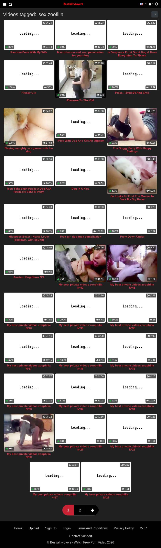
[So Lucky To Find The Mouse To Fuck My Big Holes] (132, 175)
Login (67, 528)
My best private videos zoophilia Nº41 (132, 286)
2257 (143, 528)
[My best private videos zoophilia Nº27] (55, 477)
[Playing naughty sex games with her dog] (29, 127)
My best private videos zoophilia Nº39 (80, 326)
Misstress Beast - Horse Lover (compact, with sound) (29, 238)
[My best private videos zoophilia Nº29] (80, 429)
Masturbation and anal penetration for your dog (80, 54)
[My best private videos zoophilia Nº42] (80, 263)
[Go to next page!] (92, 510)
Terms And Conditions (92, 528)
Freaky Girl (29, 92)
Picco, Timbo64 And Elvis (132, 92)
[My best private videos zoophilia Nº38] (132, 308)
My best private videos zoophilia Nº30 (29, 455)
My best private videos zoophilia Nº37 (29, 367)
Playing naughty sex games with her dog (29, 150)
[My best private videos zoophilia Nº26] (106, 477)
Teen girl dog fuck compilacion (80, 236)
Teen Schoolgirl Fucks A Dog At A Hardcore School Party (28, 190)
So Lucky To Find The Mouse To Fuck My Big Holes (132, 198)
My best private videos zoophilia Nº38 (132, 326)
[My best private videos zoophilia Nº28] (132, 429)
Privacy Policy (124, 528)
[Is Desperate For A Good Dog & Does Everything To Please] (132, 35)
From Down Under (132, 236)
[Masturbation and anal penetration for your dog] (80, 35)
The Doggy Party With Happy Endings (132, 150)
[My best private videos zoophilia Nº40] (29, 308)
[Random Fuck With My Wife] (29, 35)
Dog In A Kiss (80, 188)
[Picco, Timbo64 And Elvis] (132, 75)
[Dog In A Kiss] (80, 171)
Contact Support (80, 536)
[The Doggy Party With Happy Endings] (132, 127)
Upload (34, 528)
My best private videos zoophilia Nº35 (132, 367)
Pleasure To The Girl (80, 100)
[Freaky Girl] (29, 75)
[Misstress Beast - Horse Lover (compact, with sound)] (29, 219)
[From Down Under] (132, 219)
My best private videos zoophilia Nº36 (80, 367)
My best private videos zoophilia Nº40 (29, 326)
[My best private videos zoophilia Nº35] (132, 348)
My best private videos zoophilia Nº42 (80, 286)
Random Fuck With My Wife (28, 52)
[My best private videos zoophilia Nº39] (80, 308)
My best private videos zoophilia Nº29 (80, 448)
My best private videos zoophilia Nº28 (132, 448)
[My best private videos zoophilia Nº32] (80, 389)
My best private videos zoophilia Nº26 (106, 496)
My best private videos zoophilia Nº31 (132, 407)
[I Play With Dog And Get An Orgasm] (80, 123)
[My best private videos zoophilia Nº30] (29, 432)
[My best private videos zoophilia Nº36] (80, 348)
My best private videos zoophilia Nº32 (80, 407)
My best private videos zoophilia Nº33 (29, 407)
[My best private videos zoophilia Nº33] (29, 389)
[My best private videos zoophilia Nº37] (29, 348)
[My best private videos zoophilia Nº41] (132, 263)
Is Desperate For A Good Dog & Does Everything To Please (132, 54)
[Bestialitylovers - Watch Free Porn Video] (73, 4)
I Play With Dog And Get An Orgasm (80, 140)
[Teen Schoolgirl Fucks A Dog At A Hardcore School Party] (29, 171)
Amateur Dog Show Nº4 (28, 277)
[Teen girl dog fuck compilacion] (80, 219)
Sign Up (51, 528)
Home (18, 528)
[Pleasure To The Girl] (80, 79)
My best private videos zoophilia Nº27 (54, 496)
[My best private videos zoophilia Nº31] (132, 389)
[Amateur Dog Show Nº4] (29, 260)
